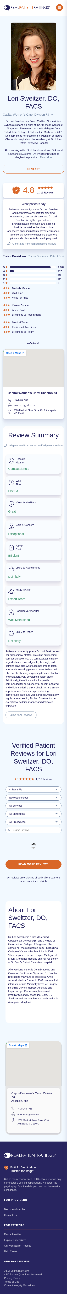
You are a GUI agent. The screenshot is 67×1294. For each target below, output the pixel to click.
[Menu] (59, 8)
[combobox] (33, 789)
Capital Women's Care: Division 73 (26, 114)
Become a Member (15, 1209)
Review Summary (38, 256)
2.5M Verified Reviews (16, 1270)
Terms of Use (11, 1281)
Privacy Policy (12, 1278)
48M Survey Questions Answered (23, 1274)
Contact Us (10, 1215)
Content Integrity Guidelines (19, 1285)
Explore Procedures (15, 1240)
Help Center (11, 1251)
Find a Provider (12, 1234)
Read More (46, 157)
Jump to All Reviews (21, 714)
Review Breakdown (14, 256)
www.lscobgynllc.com (24, 405)
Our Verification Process (17, 1245)
